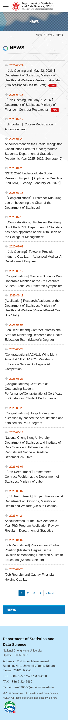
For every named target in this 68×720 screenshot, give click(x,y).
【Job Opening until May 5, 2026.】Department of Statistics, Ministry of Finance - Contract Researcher (31, 104)
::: (5, 41)
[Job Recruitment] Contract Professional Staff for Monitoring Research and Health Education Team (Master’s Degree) (33, 334)
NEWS (11, 609)
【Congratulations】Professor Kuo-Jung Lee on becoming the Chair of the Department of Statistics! (33, 202)
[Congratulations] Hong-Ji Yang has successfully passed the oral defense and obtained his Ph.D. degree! (34, 418)
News (49, 34)
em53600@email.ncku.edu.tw (34, 687)
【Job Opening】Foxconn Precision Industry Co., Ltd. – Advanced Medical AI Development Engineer (33, 256)
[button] (5, 6)
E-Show (53, 697)
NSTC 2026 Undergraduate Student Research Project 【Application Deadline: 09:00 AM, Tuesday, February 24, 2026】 (34, 178)
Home (39, 34)
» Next (50, 593)
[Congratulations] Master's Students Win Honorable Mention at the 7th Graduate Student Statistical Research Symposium (34, 281)
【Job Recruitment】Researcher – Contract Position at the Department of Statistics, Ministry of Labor (32, 476)
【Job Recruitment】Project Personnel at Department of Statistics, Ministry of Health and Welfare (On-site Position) (34, 501)
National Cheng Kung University (37, 6)
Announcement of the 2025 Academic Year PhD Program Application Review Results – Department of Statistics (32, 525)
